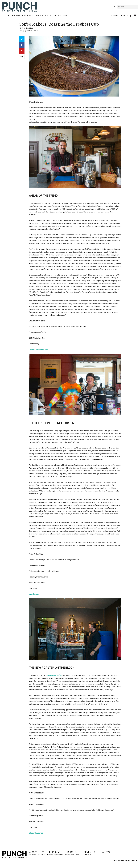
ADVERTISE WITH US (119, 15)
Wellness (62, 15)
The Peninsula (51, 852)
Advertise (90, 852)
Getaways (15, 15)
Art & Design (50, 15)
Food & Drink (28, 15)
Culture (5, 15)
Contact (107, 852)
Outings (39, 15)
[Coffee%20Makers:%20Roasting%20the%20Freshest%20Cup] (21, 56)
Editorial (72, 852)
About (33, 852)
